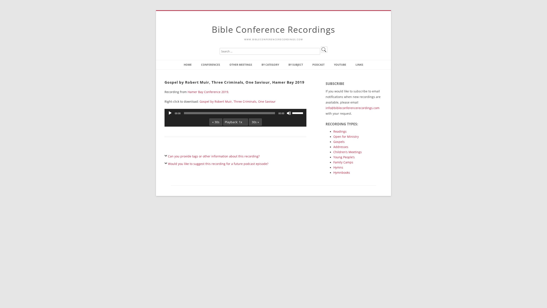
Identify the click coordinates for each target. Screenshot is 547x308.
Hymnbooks (341, 172)
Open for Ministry (346, 137)
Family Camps (343, 162)
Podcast (318, 65)
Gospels (339, 142)
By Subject (295, 65)
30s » (255, 122)
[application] (235, 113)
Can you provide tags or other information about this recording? (214, 156)
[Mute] (289, 113)
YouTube (340, 65)
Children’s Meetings (347, 152)
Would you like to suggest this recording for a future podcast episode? (218, 164)
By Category (270, 65)
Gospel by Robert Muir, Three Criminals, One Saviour (238, 101)
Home (188, 65)
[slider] (298, 113)
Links (359, 65)
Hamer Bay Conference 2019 (208, 92)
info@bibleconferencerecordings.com (352, 108)
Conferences (210, 65)
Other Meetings (240, 65)
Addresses (340, 147)
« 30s (215, 122)
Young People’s (344, 157)
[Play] (170, 113)
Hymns (338, 167)
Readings (340, 131)
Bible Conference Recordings (273, 29)
